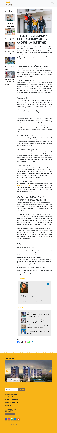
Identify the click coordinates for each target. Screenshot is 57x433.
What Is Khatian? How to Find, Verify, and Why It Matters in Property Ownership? (9, 82)
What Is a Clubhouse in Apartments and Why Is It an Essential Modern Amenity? (10, 67)
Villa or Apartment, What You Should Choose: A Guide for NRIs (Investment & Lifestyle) (9, 24)
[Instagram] (25, 342)
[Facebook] (18, 342)
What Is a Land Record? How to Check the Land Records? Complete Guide (9, 52)
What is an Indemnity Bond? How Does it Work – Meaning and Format (9, 38)
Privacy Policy (9, 424)
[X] (22, 342)
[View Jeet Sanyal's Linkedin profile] (48, 284)
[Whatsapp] (28, 342)
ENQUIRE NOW (9, 414)
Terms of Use (13, 424)
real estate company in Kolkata (23, 185)
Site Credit (16, 424)
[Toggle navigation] (52, 3)
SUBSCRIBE (22, 389)
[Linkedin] (32, 342)
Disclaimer (6, 424)
